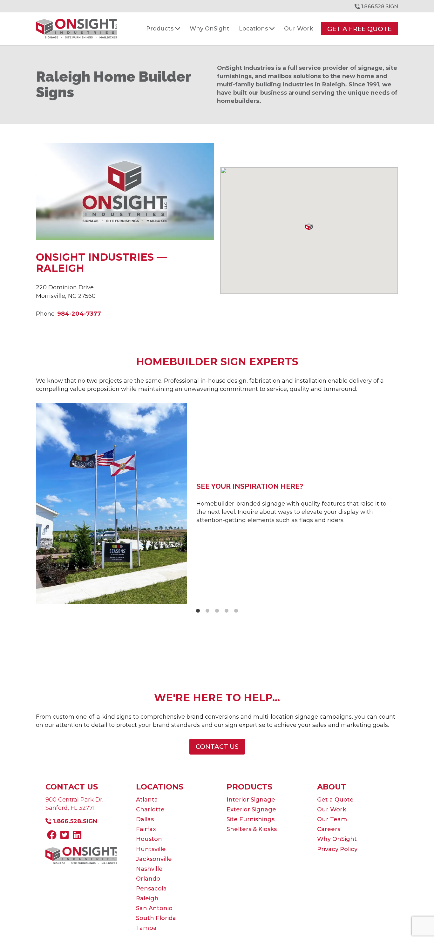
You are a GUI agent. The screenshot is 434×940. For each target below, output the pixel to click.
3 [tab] (217, 611)
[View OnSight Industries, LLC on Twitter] (64, 836)
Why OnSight (337, 839)
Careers (328, 829)
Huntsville (151, 849)
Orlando (148, 878)
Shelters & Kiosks (252, 829)
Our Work (331, 809)
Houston (149, 839)
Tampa (146, 927)
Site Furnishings (251, 819)
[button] (309, 227)
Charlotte (150, 809)
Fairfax (146, 829)
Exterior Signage (251, 809)
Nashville (149, 868)
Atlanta (147, 799)
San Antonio (154, 908)
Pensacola (151, 888)
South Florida (156, 918)
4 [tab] (226, 611)
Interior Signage (251, 799)
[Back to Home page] (76, 28)
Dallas (145, 819)
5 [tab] (236, 611)
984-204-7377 (79, 313)
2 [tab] (207, 611)
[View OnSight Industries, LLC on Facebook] (52, 836)
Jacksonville (154, 859)
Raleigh (147, 898)
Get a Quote (335, 799)
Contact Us (71, 786)
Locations (159, 786)
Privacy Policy (337, 849)
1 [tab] (198, 611)
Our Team (332, 819)
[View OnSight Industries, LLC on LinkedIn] (77, 836)
